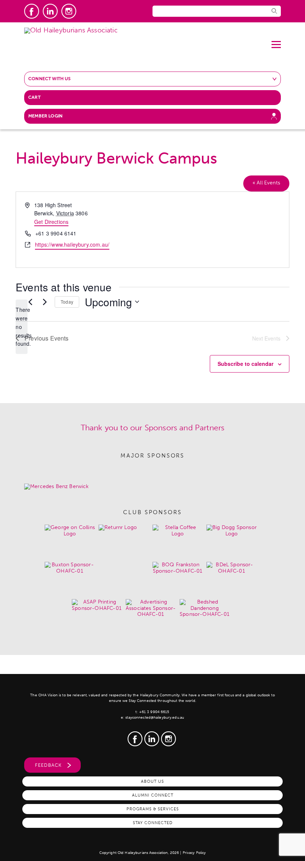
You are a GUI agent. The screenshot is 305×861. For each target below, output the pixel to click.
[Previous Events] (30, 301)
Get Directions (51, 221)
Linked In (50, 11)
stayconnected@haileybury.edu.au (154, 717)
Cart (34, 97)
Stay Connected (153, 822)
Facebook (31, 11)
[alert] (22, 327)
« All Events (266, 183)
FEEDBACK (48, 765)
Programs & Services (152, 808)
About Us (152, 781)
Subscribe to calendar (245, 363)
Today (67, 301)
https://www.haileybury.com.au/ (72, 244)
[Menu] (276, 41)
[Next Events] (44, 301)
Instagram (68, 11)
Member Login (45, 115)
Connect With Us (49, 78)
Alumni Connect (152, 795)
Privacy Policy (194, 853)
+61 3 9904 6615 (154, 712)
